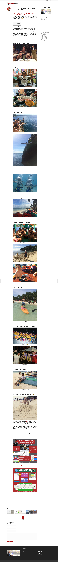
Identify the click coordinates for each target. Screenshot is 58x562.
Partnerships (40, 554)
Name (18, 525)
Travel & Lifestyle (43, 40)
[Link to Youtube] (47, 0)
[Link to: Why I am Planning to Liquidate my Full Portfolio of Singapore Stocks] (9, 512)
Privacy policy (40, 551)
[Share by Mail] (33, 502)
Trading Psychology (44, 37)
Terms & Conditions (41, 552)
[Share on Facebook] (14, 502)
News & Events (43, 29)
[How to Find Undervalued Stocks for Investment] (0, 281)
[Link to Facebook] (43, 0)
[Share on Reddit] (30, 502)
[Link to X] (45, 0)
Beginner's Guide (43, 18)
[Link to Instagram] (46, 0)
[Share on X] (16, 502)
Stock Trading (43, 33)
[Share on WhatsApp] (19, 502)
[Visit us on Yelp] (35, 502)
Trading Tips (43, 39)
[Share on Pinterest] (21, 502)
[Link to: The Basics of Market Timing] (20, 512)
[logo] (12, 3)
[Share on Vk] (28, 502)
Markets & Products (44, 28)
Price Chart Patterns (44, 30)
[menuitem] (31, 3)
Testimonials (43, 35)
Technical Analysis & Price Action (46, 34)
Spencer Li (19, 496)
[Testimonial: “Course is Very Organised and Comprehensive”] (57, 281)
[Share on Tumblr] (26, 502)
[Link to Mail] (50, 0)
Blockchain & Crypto (44, 19)
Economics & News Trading (45, 22)
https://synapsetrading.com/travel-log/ (18, 21)
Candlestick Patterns (44, 21)
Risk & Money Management (45, 32)
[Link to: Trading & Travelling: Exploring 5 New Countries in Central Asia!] (31, 512)
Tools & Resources (44, 36)
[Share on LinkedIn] (23, 502)
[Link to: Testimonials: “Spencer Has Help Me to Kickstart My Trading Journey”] (12, 512)
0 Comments (14, 496)
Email (18, 528)
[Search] (50, 3)
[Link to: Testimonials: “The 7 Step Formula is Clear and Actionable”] (24, 512)
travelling (27, 421)
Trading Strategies (44, 38)
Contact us (39, 553)
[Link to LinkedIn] (49, 0)
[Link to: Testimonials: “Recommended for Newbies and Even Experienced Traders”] (16, 512)
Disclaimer (39, 550)
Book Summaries (43, 20)
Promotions (43, 31)
